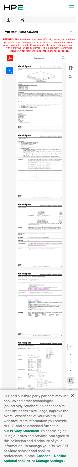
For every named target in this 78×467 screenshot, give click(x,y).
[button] (72, 396)
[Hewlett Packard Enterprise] (13, 7)
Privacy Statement (24, 431)
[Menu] (71, 7)
